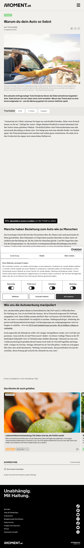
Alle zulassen (68, 296)
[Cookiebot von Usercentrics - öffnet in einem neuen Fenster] (73, 249)
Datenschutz (9, 522)
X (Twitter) (31, 111)
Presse (6, 529)
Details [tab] (42, 256)
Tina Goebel (9, 111)
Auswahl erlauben (42, 296)
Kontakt (7, 509)
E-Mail (20, 111)
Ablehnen (15, 296)
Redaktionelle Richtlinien (13, 519)
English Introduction (12, 526)
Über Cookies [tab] (69, 256)
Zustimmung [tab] (14, 256)
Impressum (8, 516)
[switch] (32, 288)
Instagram (44, 111)
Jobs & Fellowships (11, 513)
